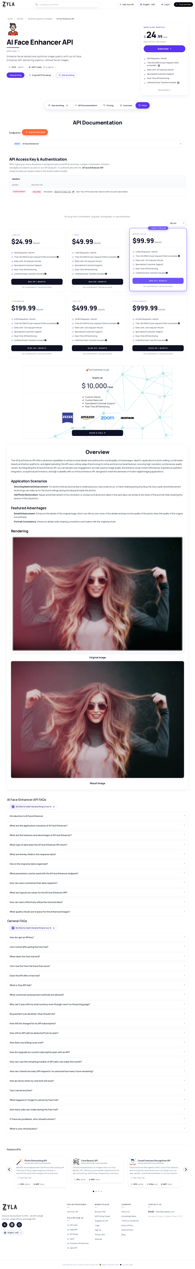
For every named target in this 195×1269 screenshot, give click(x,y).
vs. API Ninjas (72, 1234)
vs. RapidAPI (72, 1229)
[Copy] (73, 191)
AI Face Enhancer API (65, 19)
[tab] (86, 105)
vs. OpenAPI (72, 1248)
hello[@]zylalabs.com (165, 1211)
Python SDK (100, 1234)
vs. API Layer (72, 1225)
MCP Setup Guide (102, 1216)
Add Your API (72, 1211)
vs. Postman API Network (78, 1243)
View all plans (163, 90)
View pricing (15, 75)
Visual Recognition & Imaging (40, 19)
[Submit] (36, 4)
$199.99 (37, 348)
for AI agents (43, 67)
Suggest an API (101, 1220)
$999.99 (158, 348)
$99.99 (158, 281)
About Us (126, 1211)
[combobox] (66, 4)
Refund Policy (127, 1230)
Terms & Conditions (130, 1220)
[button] (97, 816)
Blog (123, 1234)
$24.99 (37, 281)
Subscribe (163, 48)
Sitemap (98, 1239)
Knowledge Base (129, 1216)
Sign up (98, 1230)
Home (10, 19)
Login (97, 1225)
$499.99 (97, 348)
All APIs (20, 19)
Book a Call (96, 433)
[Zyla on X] (4, 1224)
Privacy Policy (127, 1225)
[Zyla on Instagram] (19, 1224)
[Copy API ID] (18, 51)
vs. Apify (70, 1239)
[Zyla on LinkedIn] (12, 1224)
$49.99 (97, 281)
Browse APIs (100, 1211)
